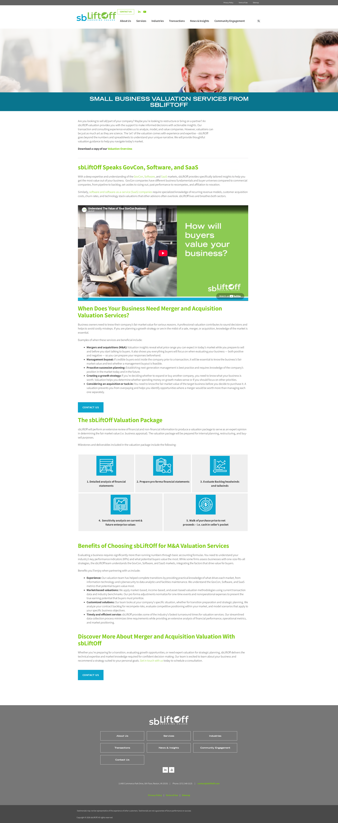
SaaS (164, 176)
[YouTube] (171, 770)
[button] (258, 21)
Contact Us (126, 11)
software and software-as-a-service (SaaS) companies (120, 192)
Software (149, 176)
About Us (125, 21)
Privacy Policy (228, 2)
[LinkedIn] (165, 770)
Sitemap (256, 2)
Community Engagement (229, 21)
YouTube (146, 12)
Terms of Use (243, 2)
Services (141, 21)
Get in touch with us (151, 660)
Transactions (177, 21)
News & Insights (199, 21)
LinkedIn (140, 12)
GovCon (138, 176)
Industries (157, 21)
